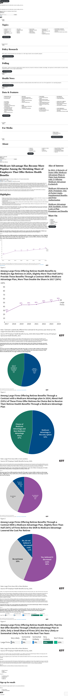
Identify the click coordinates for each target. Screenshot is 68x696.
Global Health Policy (7, 30)
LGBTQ (18, 30)
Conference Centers (10, 11)
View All (56, 151)
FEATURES (6, 101)
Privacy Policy (4, 689)
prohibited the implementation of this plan (34, 341)
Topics (3, 19)
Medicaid (18, 31)
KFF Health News (5, 82)
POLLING (24, 96)
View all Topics (52, 226)
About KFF (30, 153)
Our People (31, 149)
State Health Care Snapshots (61, 105)
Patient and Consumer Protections (33, 30)
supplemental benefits (6, 223)
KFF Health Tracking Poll (26, 97)
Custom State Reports (60, 98)
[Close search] (1, 16)
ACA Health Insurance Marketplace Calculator (8, 109)
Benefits (4, 665)
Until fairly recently (21, 207)
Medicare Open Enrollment (26, 108)
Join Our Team (4, 676)
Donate (15, 11)
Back (3, 20)
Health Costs (6, 31)
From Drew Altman (7, 97)
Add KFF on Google (16, 181)
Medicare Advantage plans (31, 212)
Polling (3, 57)
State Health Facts (60, 97)
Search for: (2, 14)
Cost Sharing (8, 665)
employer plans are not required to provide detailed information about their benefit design (29, 216)
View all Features (6, 115)
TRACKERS (41, 96)
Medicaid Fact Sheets (60, 102)
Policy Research (5, 43)
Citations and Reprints (6, 690)
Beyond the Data (7, 98)
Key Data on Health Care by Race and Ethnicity (44, 110)
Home (1, 161)
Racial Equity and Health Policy (45, 29)
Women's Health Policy (46, 33)
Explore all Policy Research (8, 56)
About (3, 138)
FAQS (23, 105)
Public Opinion (32, 31)
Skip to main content (4, 1)
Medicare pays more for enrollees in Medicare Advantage (9, 599)
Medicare (18, 32)
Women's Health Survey (26, 102)
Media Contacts (55, 132)
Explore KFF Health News (7, 85)
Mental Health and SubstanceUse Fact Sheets (62, 104)
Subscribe (1, 11)
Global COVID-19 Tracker (43, 103)
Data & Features (5, 86)
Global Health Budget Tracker (44, 102)
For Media (4, 122)
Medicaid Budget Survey (8, 112)
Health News (4, 672)
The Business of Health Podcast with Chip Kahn (9, 106)
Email (5, 181)
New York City (31, 340)
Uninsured (44, 32)
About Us (31, 148)
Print (2, 181)
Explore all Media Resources (57, 136)
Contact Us (4, 677)
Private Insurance (32, 32)
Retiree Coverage (24, 665)
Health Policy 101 (7, 104)
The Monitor (6, 103)
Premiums (20, 665)
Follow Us (5, 11)
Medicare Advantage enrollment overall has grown (22, 220)
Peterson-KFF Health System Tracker (61, 31)
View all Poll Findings (7, 71)
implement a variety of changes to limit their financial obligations (36, 210)
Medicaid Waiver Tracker (43, 99)
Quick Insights (6, 102)
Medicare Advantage (14, 665)
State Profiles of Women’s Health (62, 111)
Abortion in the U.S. (42, 109)
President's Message (58, 149)
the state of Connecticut (6, 595)
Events (43, 149)
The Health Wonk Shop (8, 107)
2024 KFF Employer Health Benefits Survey (21, 190)
